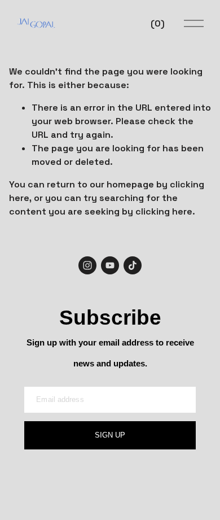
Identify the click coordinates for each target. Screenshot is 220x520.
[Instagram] (87, 265)
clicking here (163, 211)
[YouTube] (110, 265)
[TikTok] (133, 265)
